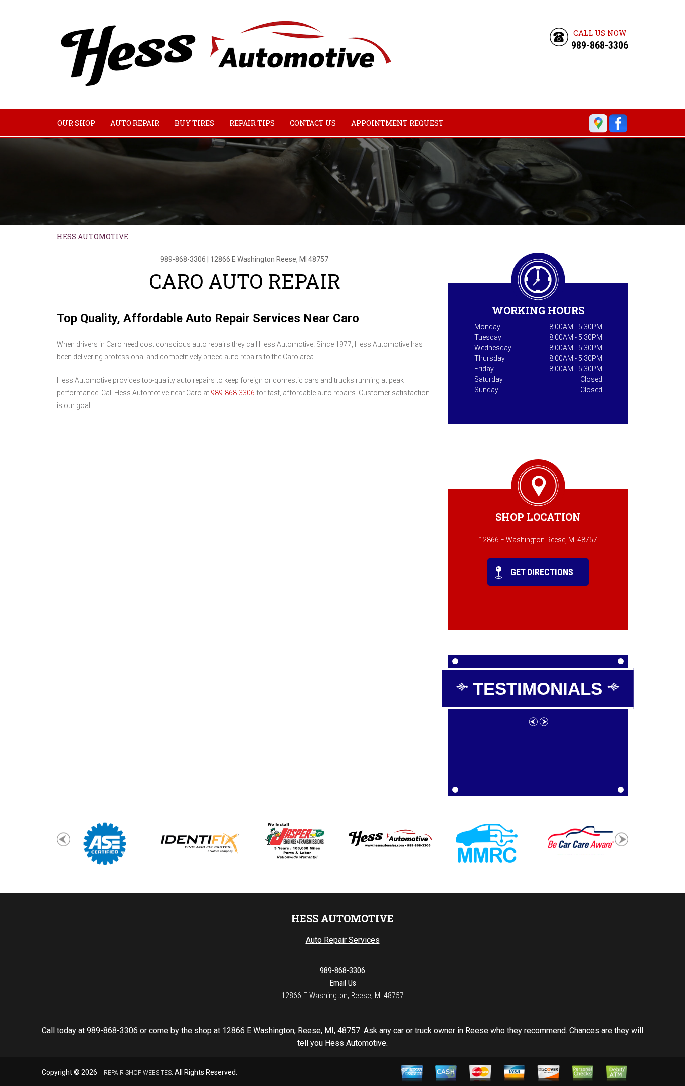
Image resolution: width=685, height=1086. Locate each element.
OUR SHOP (76, 123)
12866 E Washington (242, 259)
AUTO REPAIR (134, 123)
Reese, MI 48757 (302, 259)
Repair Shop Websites (138, 1072)
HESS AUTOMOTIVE (92, 236)
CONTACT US (313, 123)
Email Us (342, 983)
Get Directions (540, 572)
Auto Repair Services (343, 940)
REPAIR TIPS (252, 123)
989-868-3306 (599, 45)
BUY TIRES (194, 123)
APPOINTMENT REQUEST (397, 123)
